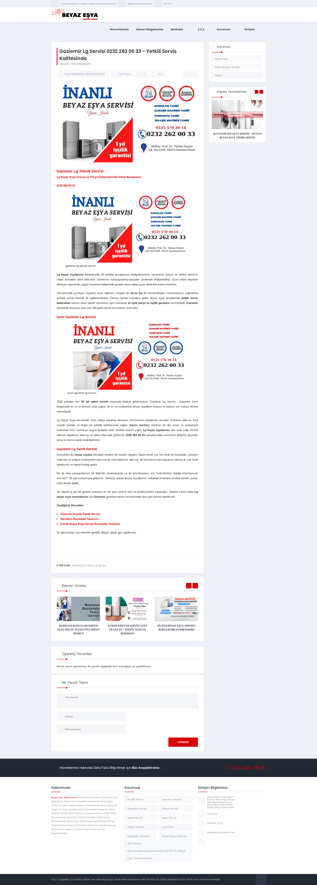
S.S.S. (201, 29)
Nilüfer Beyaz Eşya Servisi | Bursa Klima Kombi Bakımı (176, 627)
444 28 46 (167, 4)
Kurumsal (223, 29)
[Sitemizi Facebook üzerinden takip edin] (248, 3)
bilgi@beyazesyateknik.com (139, 4)
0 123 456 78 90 (247, 768)
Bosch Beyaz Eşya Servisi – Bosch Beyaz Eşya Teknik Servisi (237, 135)
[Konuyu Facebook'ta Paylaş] (188, 74)
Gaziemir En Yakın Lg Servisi (88, 565)
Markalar (177, 29)
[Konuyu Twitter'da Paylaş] (192, 74)
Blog (88, 74)
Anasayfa (64, 64)
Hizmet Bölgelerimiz (149, 29)
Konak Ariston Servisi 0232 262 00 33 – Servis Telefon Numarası (127, 629)
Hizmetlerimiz (119, 29)
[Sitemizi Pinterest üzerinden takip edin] (257, 3)
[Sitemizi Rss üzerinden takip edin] (262, 3)
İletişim (250, 29)
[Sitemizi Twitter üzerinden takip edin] (253, 3)
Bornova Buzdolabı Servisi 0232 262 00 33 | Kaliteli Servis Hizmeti (78, 629)
